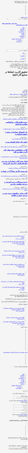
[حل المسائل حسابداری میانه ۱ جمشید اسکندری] (15, 128)
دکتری (22, 34)
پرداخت (22, 37)
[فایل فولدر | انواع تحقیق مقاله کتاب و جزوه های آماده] (22, 47)
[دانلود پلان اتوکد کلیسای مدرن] (19, 138)
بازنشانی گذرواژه (23, 400)
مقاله (11, 94)
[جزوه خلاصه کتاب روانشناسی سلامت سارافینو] (15, 119)
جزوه (17, 94)
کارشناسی (21, 36)
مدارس (22, 33)
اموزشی (25, 94)
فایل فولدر (24, 91)
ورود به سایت (24, 402)
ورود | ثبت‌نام (24, 17)
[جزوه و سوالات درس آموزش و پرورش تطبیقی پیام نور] (14, 177)
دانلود (14, 94)
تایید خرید (19, 40)
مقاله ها (22, 29)
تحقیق (21, 94)
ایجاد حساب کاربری (23, 416)
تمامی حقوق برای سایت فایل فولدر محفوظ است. (15, 352)
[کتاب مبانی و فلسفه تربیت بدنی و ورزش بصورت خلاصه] (14, 190)
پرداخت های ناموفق (16, 38)
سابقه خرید (18, 41)
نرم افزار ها (21, 31)
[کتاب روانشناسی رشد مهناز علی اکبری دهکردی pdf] (14, 146)
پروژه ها (22, 30)
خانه (23, 27)
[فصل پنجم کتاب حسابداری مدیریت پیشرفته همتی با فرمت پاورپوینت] (14, 158)
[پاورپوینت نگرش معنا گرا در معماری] (17, 168)
